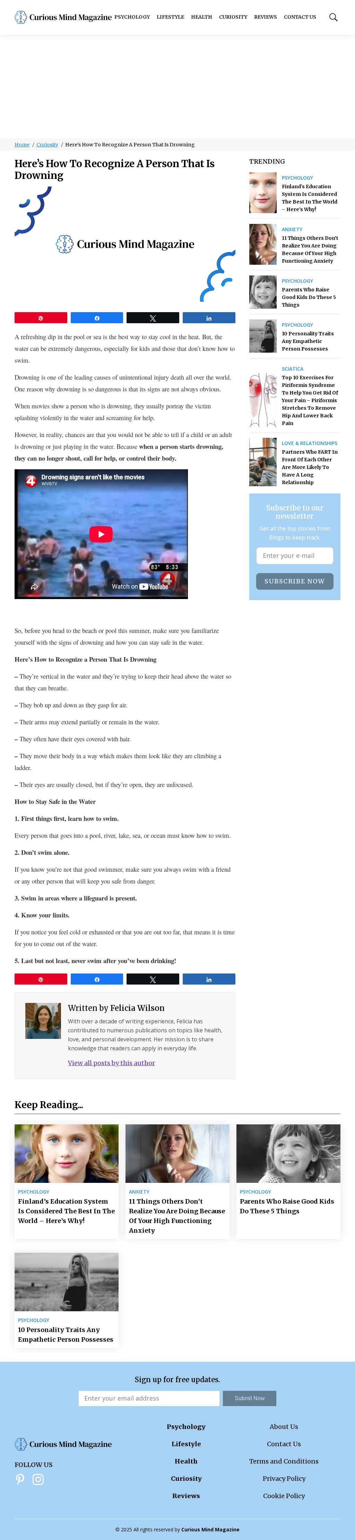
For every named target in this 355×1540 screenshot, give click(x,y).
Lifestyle (170, 17)
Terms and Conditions (284, 1461)
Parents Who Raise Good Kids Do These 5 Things (309, 297)
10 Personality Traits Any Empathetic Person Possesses (308, 341)
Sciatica (292, 368)
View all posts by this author (111, 1063)
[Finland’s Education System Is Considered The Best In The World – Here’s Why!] (263, 192)
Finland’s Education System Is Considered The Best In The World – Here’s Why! (309, 197)
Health (201, 17)
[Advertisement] (177, 86)
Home (22, 145)
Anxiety (292, 229)
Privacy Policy (284, 1479)
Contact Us (300, 17)
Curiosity (233, 17)
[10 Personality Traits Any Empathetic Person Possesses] (263, 336)
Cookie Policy (284, 1496)
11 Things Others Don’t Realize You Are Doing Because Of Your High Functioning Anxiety (310, 249)
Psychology (132, 17)
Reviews (265, 17)
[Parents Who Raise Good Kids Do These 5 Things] (263, 292)
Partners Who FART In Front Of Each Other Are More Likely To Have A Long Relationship (310, 467)
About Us (284, 1427)
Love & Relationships (309, 443)
